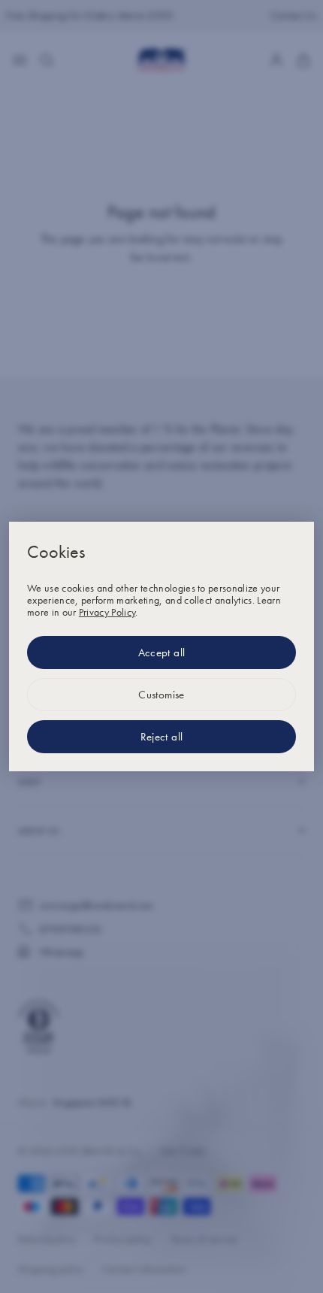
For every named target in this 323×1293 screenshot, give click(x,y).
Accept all (162, 652)
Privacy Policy (107, 612)
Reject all (161, 736)
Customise (161, 694)
